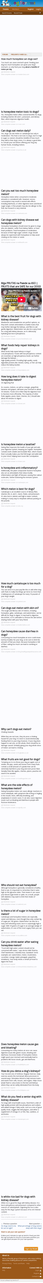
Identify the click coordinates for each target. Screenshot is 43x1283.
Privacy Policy (7, 1263)
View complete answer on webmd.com (13, 904)
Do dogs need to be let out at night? (8, 1227)
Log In (38, 9)
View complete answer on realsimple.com (14, 482)
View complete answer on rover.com (13, 124)
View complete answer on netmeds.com (14, 213)
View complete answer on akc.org (12, 506)
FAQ (3, 1270)
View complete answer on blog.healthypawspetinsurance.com (21, 652)
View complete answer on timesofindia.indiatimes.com (19, 967)
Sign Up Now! (31, 1248)
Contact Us (36, 1276)
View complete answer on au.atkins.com (14, 935)
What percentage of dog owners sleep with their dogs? (30, 1227)
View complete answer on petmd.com (13, 601)
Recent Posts (18, 13)
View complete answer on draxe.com (13, 461)
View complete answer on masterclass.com (15, 74)
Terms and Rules (19, 1263)
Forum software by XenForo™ (10, 1280)
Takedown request (9, 72)
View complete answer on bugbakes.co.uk (14, 753)
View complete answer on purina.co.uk (13, 150)
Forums (6, 9)
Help (28, 1263)
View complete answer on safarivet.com (14, 1217)
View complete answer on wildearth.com (14, 242)
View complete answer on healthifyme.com (15, 1065)
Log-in (37, 1270)
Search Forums (7, 13)
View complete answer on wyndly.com (13, 808)
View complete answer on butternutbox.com (15, 625)
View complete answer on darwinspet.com (15, 1119)
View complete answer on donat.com (13, 404)
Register (31, 9)
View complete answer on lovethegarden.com (16, 778)
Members (15, 9)
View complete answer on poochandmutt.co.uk (16, 339)
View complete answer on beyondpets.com (15, 370)
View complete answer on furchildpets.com (15, 1090)
